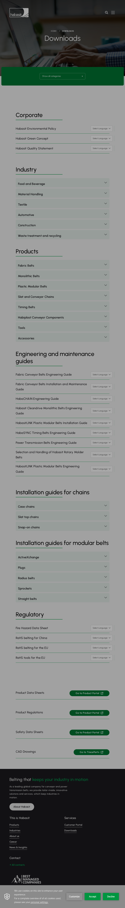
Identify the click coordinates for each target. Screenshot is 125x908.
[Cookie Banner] (62, 896)
